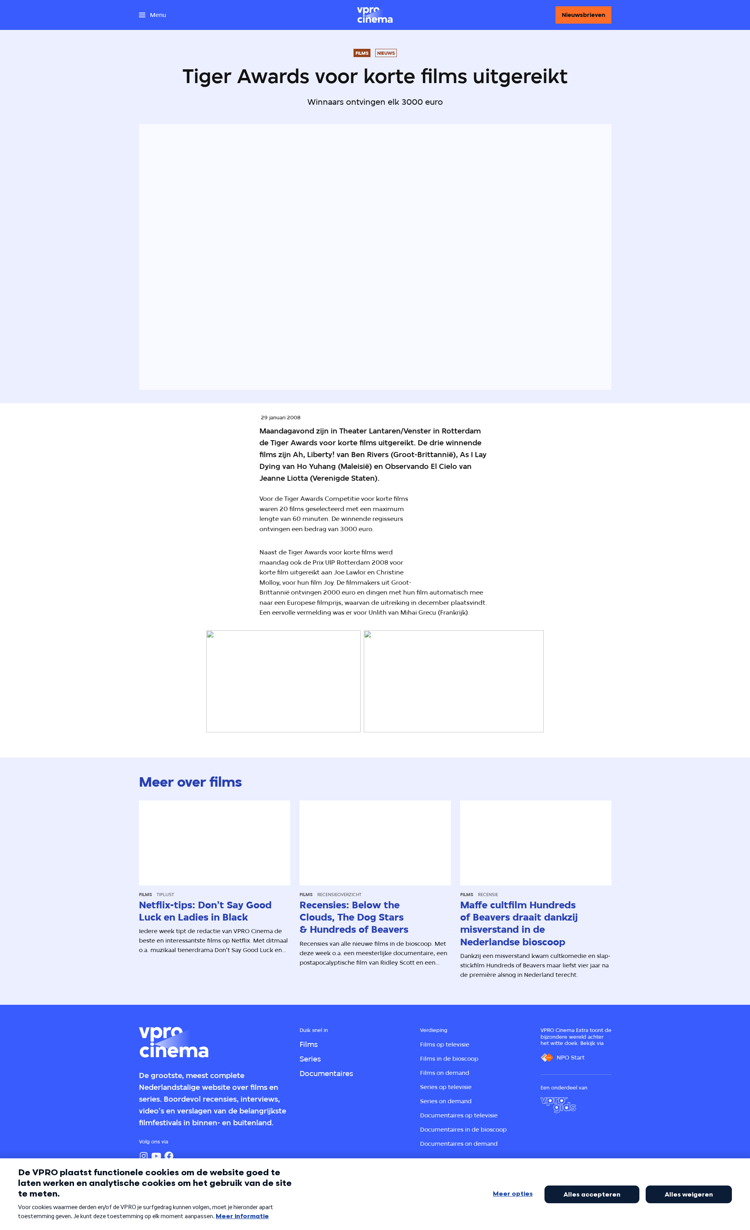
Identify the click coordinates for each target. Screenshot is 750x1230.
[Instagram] (143, 1156)
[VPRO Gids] (558, 1105)
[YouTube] (156, 1156)
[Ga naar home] (375, 15)
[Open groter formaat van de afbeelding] (500, 533)
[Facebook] (169, 1156)
